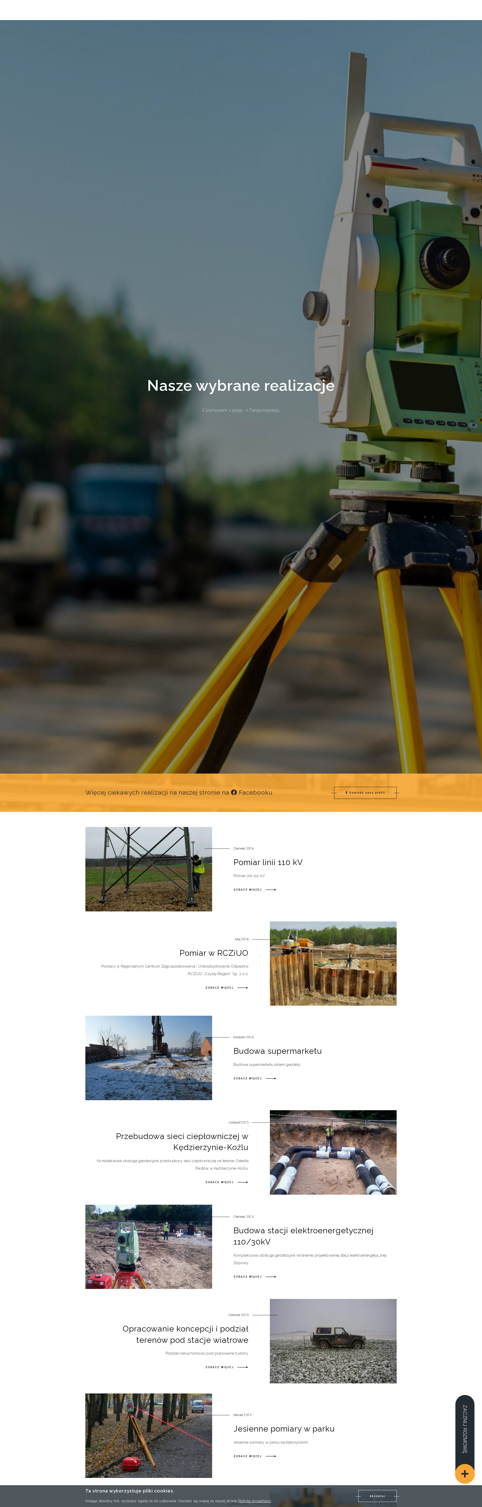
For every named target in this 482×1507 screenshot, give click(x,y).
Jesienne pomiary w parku (284, 1428)
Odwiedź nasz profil (367, 792)
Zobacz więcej (248, 889)
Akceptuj (377, 1495)
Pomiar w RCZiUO (214, 953)
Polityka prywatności (254, 1501)
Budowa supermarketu (277, 1051)
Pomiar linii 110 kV (268, 862)
